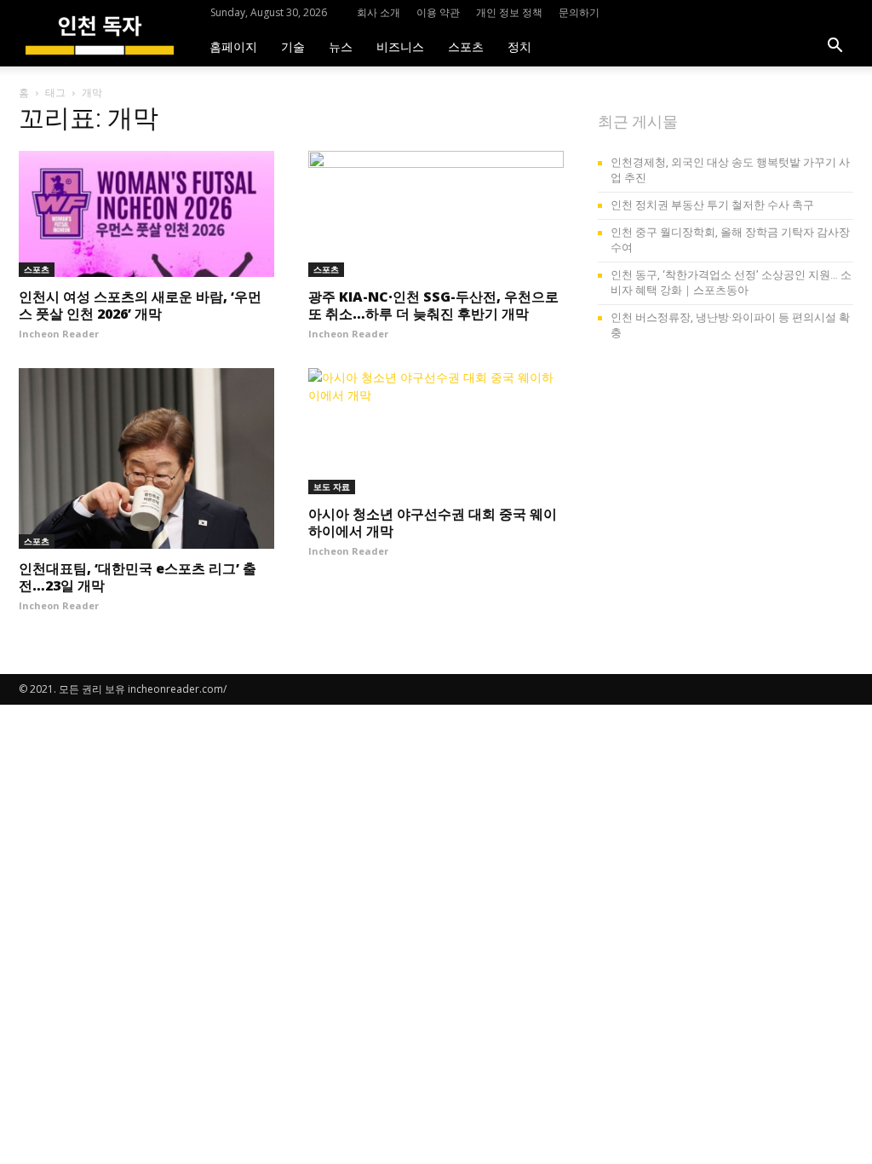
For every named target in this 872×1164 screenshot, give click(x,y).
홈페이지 (233, 46)
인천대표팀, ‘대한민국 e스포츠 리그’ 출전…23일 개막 (137, 577)
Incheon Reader (59, 333)
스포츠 (466, 46)
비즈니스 (400, 46)
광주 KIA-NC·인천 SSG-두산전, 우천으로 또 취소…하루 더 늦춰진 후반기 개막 (433, 305)
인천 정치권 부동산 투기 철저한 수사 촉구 (712, 205)
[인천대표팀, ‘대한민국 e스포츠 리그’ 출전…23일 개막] (146, 458)
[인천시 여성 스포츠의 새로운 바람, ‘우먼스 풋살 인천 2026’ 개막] (146, 214)
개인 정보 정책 (509, 12)
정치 (519, 46)
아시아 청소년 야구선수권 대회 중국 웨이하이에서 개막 (432, 522)
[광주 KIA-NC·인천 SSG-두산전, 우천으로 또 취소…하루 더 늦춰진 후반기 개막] (436, 214)
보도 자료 (331, 487)
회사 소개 (378, 12)
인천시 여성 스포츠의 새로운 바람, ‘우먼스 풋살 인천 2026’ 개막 (140, 305)
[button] (834, 47)
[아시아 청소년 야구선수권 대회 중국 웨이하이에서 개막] (436, 431)
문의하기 (579, 12)
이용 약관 (438, 12)
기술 (293, 46)
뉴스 (341, 46)
